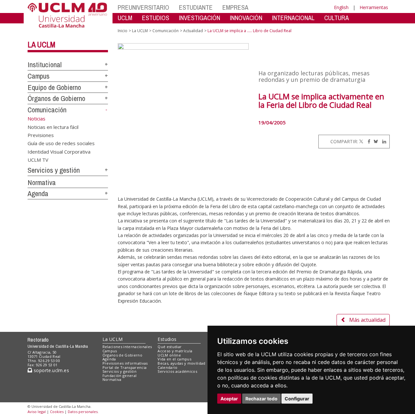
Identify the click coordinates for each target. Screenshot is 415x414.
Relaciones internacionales (127, 346)
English (341, 7)
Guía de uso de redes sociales (61, 143)
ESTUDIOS (155, 17)
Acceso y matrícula (175, 350)
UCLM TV (38, 160)
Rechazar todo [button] (261, 398)
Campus (39, 76)
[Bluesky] (375, 141)
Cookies (57, 411)
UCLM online (169, 355)
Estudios (167, 339)
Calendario (167, 367)
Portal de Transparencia (124, 367)
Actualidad (193, 30)
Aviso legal (37, 411)
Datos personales (83, 411)
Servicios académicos (177, 371)
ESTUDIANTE (196, 7)
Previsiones (41, 135)
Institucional (45, 64)
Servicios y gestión (54, 170)
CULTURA (336, 17)
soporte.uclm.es (50, 370)
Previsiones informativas (125, 363)
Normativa (42, 182)
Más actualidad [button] (367, 319)
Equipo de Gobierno (54, 87)
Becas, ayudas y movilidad (181, 363)
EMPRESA (235, 7)
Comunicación (47, 110)
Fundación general (119, 375)
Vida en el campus (174, 359)
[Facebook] (367, 141)
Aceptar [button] (229, 398)
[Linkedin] (382, 141)
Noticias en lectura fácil (53, 126)
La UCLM (41, 44)
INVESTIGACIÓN (199, 17)
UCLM (125, 17)
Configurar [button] (297, 398)
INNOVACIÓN (246, 17)
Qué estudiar (170, 346)
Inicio (122, 30)
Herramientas (374, 7)
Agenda (38, 193)
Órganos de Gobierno (56, 98)
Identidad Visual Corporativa (59, 151)
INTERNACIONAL (293, 17)
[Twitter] (361, 141)
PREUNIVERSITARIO (143, 7)
